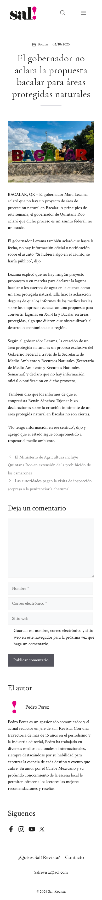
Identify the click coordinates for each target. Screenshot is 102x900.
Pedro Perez (37, 707)
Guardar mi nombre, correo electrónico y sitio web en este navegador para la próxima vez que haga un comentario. (54, 637)
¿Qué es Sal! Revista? (39, 857)
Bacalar (43, 44)
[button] (62, 13)
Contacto (74, 857)
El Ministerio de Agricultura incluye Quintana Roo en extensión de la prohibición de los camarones (49, 465)
